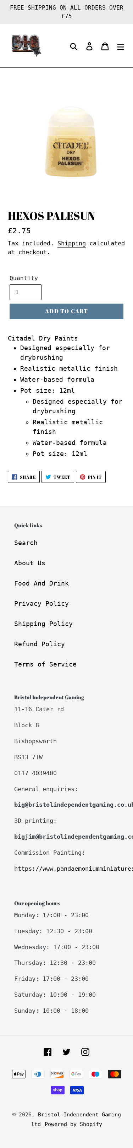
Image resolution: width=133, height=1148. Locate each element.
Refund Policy (39, 644)
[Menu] (120, 46)
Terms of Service (45, 664)
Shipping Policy (43, 623)
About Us (29, 563)
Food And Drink (41, 583)
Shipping (71, 243)
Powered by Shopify (73, 1124)
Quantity (24, 278)
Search (26, 542)
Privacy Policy (41, 603)
